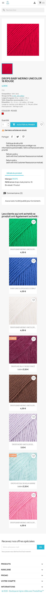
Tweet (17, 136)
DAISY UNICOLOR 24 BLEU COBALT (23, 288)
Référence (9, 182)
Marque (8, 179)
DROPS (15, 179)
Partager (12, 136)
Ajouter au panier (24, 124)
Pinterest (23, 136)
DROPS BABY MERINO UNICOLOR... (23, 249)
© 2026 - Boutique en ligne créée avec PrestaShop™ (23, 591)
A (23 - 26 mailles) (18, 96)
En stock (9, 185)
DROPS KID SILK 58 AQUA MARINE (23, 483)
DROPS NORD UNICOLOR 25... (23, 444)
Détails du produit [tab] (14, 173)
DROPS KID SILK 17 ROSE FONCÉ (23, 366)
